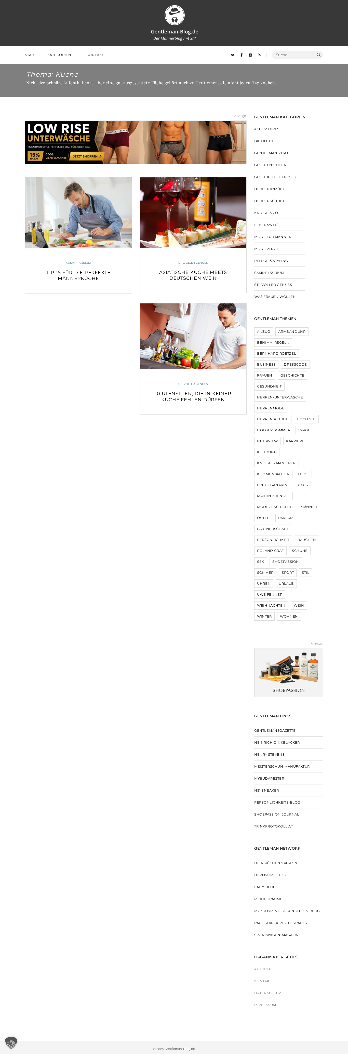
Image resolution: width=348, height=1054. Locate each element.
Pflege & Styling (271, 261)
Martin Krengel (273, 496)
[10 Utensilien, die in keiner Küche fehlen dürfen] (193, 336)
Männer (309, 507)
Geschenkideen (270, 165)
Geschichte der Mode (276, 177)
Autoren (263, 969)
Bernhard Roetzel (276, 353)
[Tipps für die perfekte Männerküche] (78, 212)
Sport (288, 572)
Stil (306, 572)
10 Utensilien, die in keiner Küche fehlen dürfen (193, 396)
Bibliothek (265, 141)
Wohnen (289, 616)
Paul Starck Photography (281, 923)
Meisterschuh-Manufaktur (282, 766)
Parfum (285, 518)
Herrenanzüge (269, 189)
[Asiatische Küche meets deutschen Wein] (193, 212)
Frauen (264, 375)
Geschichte (292, 375)
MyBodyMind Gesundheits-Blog (287, 911)
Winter (264, 616)
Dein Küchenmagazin (276, 863)
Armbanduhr (292, 331)
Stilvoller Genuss (193, 262)
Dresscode (295, 364)
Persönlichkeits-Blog (277, 802)
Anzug (263, 331)
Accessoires (266, 129)
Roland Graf (270, 551)
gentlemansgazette (275, 730)
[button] (11, 1043)
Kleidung (267, 452)
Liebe (303, 474)
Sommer (265, 572)
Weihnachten (271, 605)
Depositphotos (270, 875)
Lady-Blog (265, 887)
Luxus (302, 485)
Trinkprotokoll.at (273, 826)
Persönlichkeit (273, 540)
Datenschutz (267, 993)
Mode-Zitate (266, 249)
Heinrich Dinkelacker (277, 742)
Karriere (295, 441)
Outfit (263, 518)
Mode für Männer (272, 237)
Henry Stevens (269, 754)
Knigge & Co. (266, 213)
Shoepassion (285, 561)
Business (266, 364)
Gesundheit (269, 386)
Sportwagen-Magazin (276, 935)
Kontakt (262, 981)
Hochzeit (306, 419)
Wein (299, 605)
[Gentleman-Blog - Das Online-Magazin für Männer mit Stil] (174, 22)
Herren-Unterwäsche (280, 397)
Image (304, 430)
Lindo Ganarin (272, 485)
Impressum (265, 1005)
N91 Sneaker (266, 790)
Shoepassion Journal (276, 814)
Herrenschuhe (270, 201)
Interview (267, 441)
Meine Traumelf (270, 899)
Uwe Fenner (270, 594)
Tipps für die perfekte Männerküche (78, 275)
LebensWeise (267, 225)
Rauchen (307, 540)
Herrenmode (271, 408)
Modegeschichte (274, 507)
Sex (260, 561)
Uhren (264, 583)
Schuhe (300, 551)
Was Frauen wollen (275, 297)
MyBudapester (269, 778)
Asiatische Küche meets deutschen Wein (193, 275)
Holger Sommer (273, 430)
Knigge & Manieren (276, 463)
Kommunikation (273, 474)
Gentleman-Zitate (272, 153)
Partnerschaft (272, 529)
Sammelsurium (78, 263)
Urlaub (286, 583)
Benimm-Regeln (273, 342)
